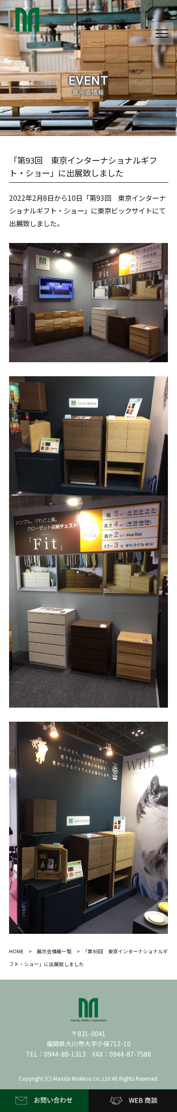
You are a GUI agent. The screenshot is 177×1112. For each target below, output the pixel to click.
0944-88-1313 (65, 1054)
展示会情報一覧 (54, 951)
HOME (16, 951)
